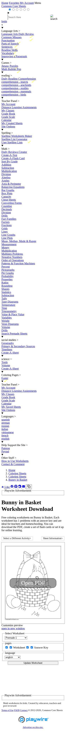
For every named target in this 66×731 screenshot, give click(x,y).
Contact (24, 710)
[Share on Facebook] (12, 487)
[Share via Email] (24, 487)
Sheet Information (53, 538)
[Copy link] (29, 486)
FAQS (17, 710)
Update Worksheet (33, 663)
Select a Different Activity (17, 538)
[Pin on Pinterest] (16, 487)
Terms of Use (7, 710)
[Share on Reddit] (20, 487)
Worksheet (19, 647)
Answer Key (41, 647)
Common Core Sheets (13, 6)
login (4, 21)
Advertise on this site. (33, 727)
